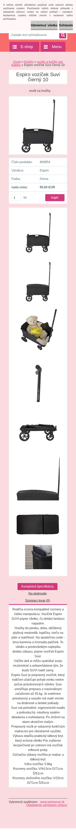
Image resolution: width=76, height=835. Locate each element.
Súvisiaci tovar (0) (37, 600)
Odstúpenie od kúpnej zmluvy (46, 805)
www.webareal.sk (52, 802)
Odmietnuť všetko (44, 25)
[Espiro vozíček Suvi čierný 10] (38, 234)
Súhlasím (66, 25)
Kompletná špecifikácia (37, 586)
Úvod (16, 61)
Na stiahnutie (37, 593)
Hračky (29, 61)
